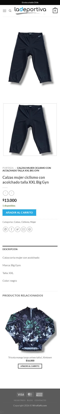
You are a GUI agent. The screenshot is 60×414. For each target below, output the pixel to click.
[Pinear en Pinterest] (29, 229)
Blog (30, 400)
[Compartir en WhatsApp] (5, 229)
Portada (8, 168)
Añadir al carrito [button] (30, 366)
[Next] (15, 95)
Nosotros (20, 400)
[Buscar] (10, 11)
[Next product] (5, 193)
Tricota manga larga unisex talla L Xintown (30, 357)
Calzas (17, 222)
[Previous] (5, 95)
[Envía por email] (23, 229)
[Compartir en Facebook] (11, 229)
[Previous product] (11, 193)
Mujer (33, 222)
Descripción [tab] (10, 249)
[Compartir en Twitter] (17, 229)
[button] (4, 11)
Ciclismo (25, 222)
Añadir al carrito (19, 212)
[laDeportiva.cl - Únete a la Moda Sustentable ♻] (30, 10)
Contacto (40, 400)
